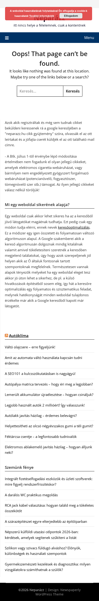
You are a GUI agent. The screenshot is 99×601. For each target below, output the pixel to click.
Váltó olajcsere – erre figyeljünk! (30, 347)
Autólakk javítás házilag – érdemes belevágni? (41, 415)
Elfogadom (71, 16)
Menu (89, 37)
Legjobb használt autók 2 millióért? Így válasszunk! (45, 405)
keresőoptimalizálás (74, 227)
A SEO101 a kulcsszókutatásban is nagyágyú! (40, 373)
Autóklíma (19, 335)
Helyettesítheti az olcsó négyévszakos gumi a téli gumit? (49, 426)
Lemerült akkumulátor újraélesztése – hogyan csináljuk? (49, 394)
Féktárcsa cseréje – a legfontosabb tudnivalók (41, 436)
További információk (41, 16)
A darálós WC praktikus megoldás (31, 495)
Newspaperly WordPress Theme (58, 592)
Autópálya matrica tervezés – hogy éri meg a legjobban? (49, 384)
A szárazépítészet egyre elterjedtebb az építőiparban (46, 521)
